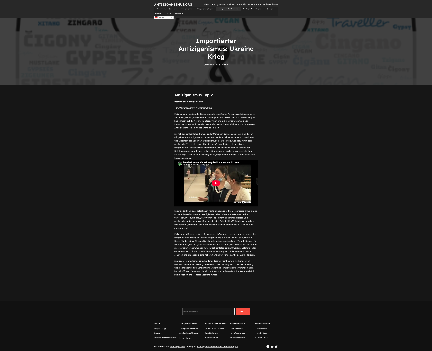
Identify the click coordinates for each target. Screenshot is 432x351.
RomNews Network (237, 323)
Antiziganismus (161, 9)
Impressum (178, 13)
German (161, 17)
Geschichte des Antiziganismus (180, 9)
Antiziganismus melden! (188, 323)
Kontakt (169, 13)
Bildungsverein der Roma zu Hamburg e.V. (217, 346)
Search (242, 311)
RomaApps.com (177, 346)
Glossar (270, 9)
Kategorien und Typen (205, 9)
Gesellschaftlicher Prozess (252, 9)
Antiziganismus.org (173, 4)
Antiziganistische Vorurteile (227, 9)
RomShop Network (262, 323)
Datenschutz (159, 13)
